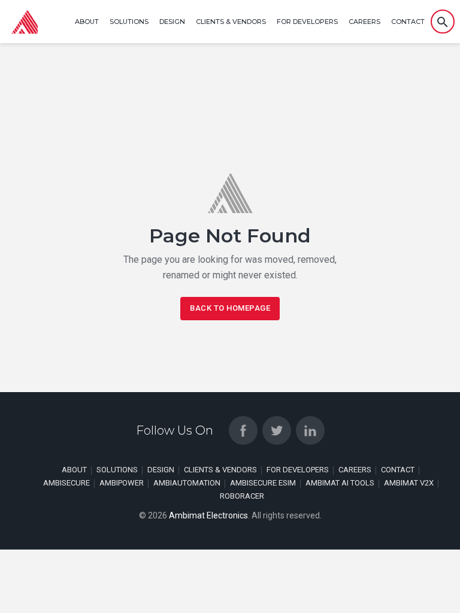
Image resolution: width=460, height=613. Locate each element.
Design (172, 21)
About (87, 21)
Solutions (129, 21)
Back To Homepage (230, 308)
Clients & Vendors (231, 21)
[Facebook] (243, 430)
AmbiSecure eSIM (263, 482)
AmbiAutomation (186, 482)
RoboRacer (242, 495)
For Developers (307, 21)
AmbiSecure (66, 482)
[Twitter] (276, 430)
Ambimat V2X (409, 482)
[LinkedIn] (310, 430)
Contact (408, 21)
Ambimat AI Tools (339, 482)
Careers (364, 21)
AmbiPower (121, 482)
